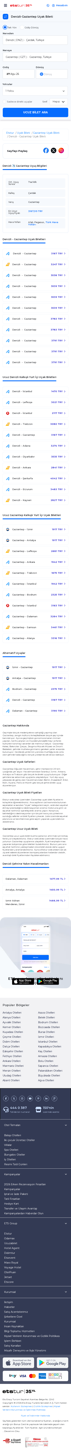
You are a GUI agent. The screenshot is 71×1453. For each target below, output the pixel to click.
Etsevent (10, 1257)
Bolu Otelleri (45, 1061)
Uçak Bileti (23, 132)
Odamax (9, 1238)
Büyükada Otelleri (49, 1075)
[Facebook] (44, 150)
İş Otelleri (10, 1159)
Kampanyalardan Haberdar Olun (24, 1213)
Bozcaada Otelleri (49, 1027)
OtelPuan (10, 1272)
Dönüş (40, 67)
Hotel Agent (11, 1248)
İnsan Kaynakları (14, 1326)
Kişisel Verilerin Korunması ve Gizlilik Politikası (32, 1336)
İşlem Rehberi (12, 1340)
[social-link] (6, 1098)
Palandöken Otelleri (50, 1070)
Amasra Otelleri (47, 1056)
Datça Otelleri (11, 1046)
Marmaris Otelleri (13, 1065)
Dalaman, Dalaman (17, 878)
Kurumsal (10, 1321)
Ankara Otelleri (12, 1061)
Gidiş (6, 67)
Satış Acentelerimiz (16, 1311)
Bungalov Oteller (14, 1154)
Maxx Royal (11, 1262)
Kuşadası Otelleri (13, 1032)
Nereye (7, 50)
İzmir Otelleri (46, 1036)
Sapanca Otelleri (48, 1065)
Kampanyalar (12, 1189)
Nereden (8, 33)
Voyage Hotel (12, 1267)
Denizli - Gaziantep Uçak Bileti (27, 136)
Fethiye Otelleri (12, 1056)
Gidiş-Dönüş (31, 27)
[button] (35, 1143)
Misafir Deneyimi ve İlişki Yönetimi (25, 1350)
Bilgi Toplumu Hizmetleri (19, 1331)
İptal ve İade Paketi (16, 1194)
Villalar (8, 1145)
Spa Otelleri (11, 1149)
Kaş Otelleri (45, 1051)
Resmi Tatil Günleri (15, 1164)
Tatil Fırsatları (12, 1198)
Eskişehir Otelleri (13, 1051)
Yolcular (8, 84)
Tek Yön (12, 27)
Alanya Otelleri (11, 1017)
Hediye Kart (11, 1203)
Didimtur (9, 1253)
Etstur (10, 132)
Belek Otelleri (46, 1017)
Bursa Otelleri (46, 1032)
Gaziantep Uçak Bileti (46, 132)
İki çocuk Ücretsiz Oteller (19, 1140)
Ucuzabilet (10, 1243)
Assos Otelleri (46, 1012)
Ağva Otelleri (46, 1080)
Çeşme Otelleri (12, 1036)
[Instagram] (61, 150)
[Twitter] (53, 150)
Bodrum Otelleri (48, 1022)
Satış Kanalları (12, 1345)
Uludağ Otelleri (12, 1075)
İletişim (8, 1302)
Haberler (9, 1307)
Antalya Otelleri (12, 1012)
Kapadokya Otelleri (49, 1046)
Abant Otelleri (11, 1080)
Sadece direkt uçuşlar (19, 101)
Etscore (9, 1282)
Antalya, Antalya (15, 889)
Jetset (8, 1277)
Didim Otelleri (11, 1041)
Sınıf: (45, 101)
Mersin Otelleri (12, 1070)
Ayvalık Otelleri (12, 1022)
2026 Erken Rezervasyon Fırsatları (25, 1184)
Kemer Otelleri (12, 1027)
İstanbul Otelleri (47, 1041)
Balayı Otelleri (12, 1135)
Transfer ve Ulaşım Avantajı (20, 1208)
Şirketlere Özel (13, 1316)
